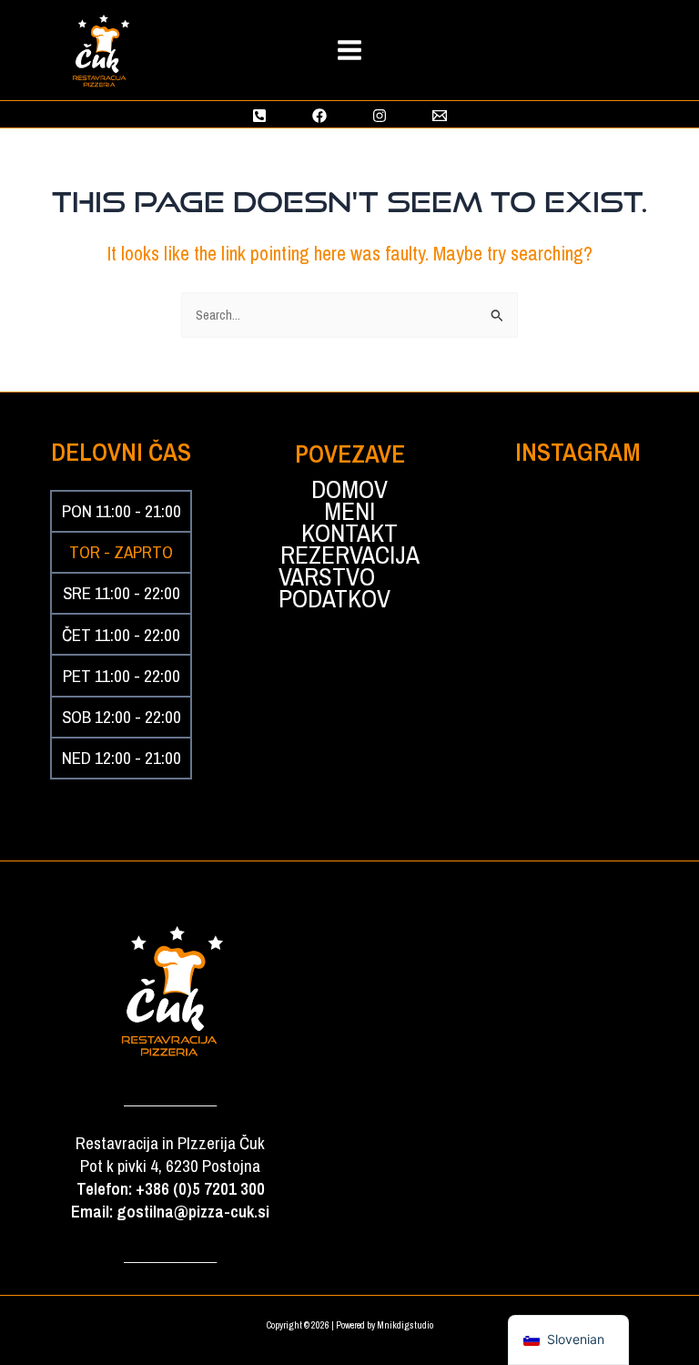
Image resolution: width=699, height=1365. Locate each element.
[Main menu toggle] (349, 50)
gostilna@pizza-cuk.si (192, 1211)
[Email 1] (439, 115)
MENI (349, 512)
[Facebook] (319, 115)
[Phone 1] (259, 115)
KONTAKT (349, 534)
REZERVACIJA (350, 555)
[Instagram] (379, 115)
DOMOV (349, 490)
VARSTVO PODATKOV (334, 588)
